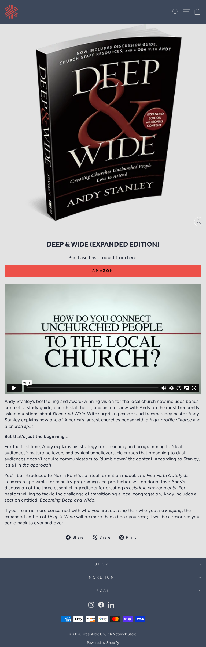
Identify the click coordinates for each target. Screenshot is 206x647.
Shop (102, 564)
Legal (102, 590)
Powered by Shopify (103, 643)
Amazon (103, 271)
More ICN (102, 577)
